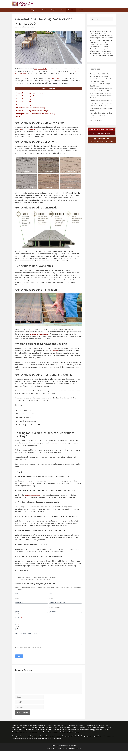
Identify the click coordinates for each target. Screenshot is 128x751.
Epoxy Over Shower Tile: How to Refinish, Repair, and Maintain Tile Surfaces (101, 95)
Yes (18, 626)
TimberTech (30, 129)
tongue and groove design (39, 334)
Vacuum (80, 10)
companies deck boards (33, 495)
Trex (20, 129)
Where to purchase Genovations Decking (30, 108)
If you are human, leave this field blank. (28, 648)
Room (17, 611)
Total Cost (18, 618)
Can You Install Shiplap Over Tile (101, 101)
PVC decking (56, 78)
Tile (62, 10)
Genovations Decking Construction (28, 99)
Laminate (23, 10)
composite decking (41, 69)
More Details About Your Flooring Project (26, 633)
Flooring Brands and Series (57, 602)
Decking (70, 10)
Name (17, 593)
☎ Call (102, 140)
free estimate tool (58, 443)
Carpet (53, 10)
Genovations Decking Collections (27, 96)
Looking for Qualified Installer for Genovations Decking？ (36, 114)
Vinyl (33, 10)
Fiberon (55, 351)
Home (15, 10)
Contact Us (72, 745)
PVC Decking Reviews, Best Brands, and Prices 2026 (33, 579)
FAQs (18, 117)
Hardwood (43, 10)
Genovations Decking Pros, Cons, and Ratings (32, 111)
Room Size (52, 611)
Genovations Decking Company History (30, 93)
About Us (55, 745)
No (18, 629)
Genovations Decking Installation (28, 105)
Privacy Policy (63, 745)
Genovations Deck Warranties (26, 102)
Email (50, 593)
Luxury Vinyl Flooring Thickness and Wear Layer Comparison (36, 577)
